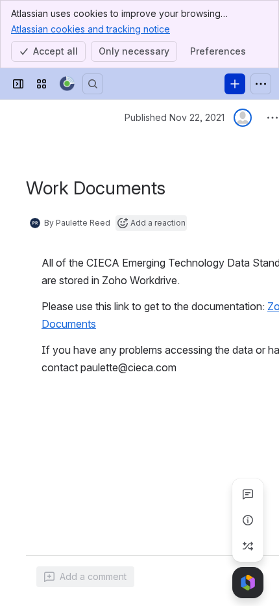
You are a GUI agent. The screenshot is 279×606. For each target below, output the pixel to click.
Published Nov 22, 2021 (174, 117)
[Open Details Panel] (247, 520)
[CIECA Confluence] (67, 83)
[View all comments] (247, 494)
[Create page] (247, 546)
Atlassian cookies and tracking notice (90, 28)
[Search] (92, 83)
